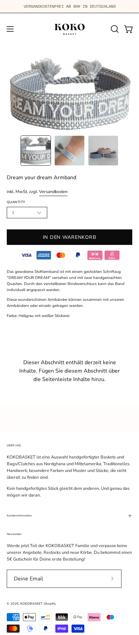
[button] (114, 29)
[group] (69, 6)
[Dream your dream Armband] (36, 150)
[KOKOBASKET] (69, 28)
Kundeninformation (19, 515)
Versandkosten (53, 192)
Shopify (50, 603)
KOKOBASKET (31, 603)
